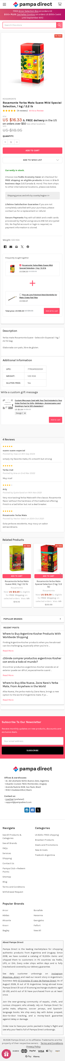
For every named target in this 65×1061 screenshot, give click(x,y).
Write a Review (36, 110)
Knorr (6, 925)
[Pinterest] (27, 246)
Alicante (7, 920)
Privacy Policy (33, 1046)
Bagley (6, 930)
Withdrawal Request (13, 892)
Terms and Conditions (14, 887)
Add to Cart (16, 576)
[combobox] (32, 25)
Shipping (7, 858)
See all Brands (10, 843)
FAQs (5, 848)
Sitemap (7, 876)
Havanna (38, 915)
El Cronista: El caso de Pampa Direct (37, 980)
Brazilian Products (44, 840)
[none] (32, 64)
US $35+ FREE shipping (47, 835)
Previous (4, 575)
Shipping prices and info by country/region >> (28, 195)
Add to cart (55, 420)
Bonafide (38, 910)
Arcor (5, 910)
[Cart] (60, 4)
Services (7, 853)
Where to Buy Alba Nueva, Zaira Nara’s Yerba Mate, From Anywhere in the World (30, 684)
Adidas (6, 915)
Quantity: (8, 136)
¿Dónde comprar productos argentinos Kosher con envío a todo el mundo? (32, 660)
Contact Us (8, 863)
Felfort (37, 925)
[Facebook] (5, 246)
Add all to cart (52, 311)
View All (37, 930)
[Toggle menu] (4, 4)
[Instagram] (26, 810)
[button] (32, 160)
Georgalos (39, 920)
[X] (22, 246)
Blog (5, 881)
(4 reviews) (22, 110)
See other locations (36, 124)
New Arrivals (41, 850)
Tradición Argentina (45, 855)
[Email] (10, 246)
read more (8, 650)
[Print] (16, 246)
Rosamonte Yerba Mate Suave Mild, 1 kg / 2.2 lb (17, 582)
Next (61, 575)
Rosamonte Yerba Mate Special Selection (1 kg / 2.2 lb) (48, 584)
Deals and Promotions (46, 845)
